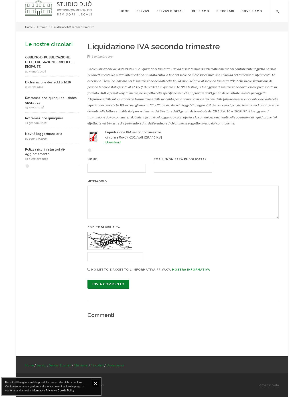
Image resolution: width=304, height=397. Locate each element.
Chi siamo (81, 365)
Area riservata (269, 385)
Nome (92, 159)
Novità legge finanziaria (43, 134)
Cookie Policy (66, 390)
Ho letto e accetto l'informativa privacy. (150, 269)
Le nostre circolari (49, 44)
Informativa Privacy (43, 390)
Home (29, 27)
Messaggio (97, 181)
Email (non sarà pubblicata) (180, 159)
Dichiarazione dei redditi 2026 (48, 82)
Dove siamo (115, 365)
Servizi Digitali (60, 365)
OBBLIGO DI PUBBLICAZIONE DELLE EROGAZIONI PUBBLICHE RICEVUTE (49, 62)
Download (113, 142)
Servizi (41, 365)
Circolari (42, 27)
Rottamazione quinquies (44, 118)
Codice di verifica (103, 227)
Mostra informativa (191, 269)
